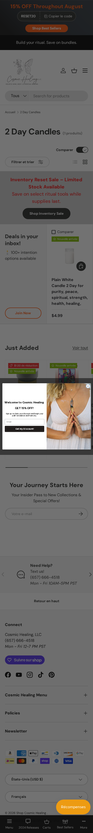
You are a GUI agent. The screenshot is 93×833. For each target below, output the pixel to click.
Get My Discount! (24, 429)
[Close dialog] (88, 386)
